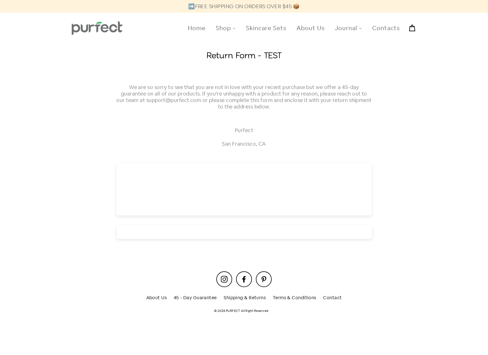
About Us (156, 298)
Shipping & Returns (245, 298)
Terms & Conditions (294, 298)
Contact (332, 298)
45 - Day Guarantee (195, 298)
